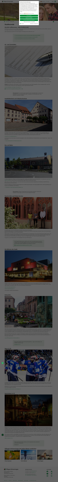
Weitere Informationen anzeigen (29, 21)
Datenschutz (36, 23)
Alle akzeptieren (29, 15)
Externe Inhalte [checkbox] (31, 13)
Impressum (32, 23)
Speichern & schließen (29, 17)
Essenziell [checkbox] (22, 13)
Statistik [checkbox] (26, 13)
